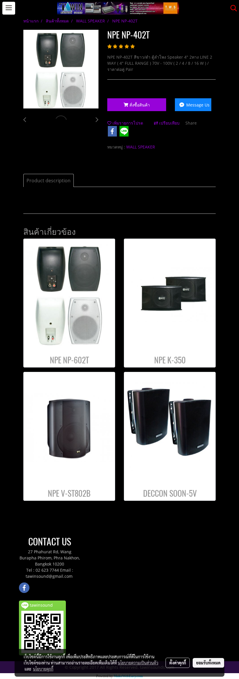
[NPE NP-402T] (61, 69)
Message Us (197, 105)
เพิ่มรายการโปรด (127, 123)
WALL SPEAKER (140, 147)
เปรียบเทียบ (169, 123)
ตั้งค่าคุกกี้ (177, 662)
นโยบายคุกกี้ (43, 668)
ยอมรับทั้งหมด (208, 662)
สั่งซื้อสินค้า (139, 105)
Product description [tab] (49, 180)
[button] (232, 8)
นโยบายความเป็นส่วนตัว (138, 662)
